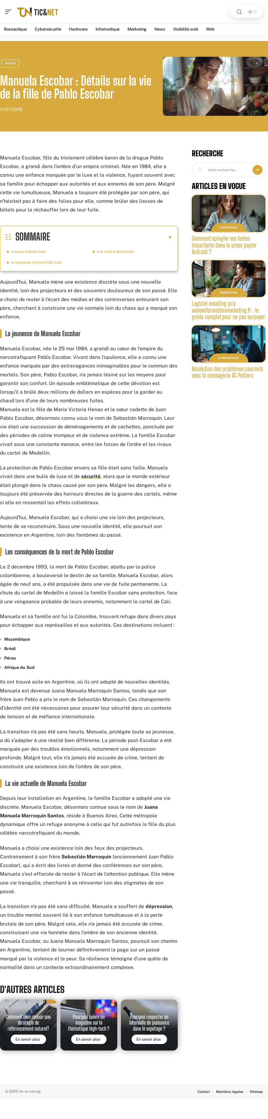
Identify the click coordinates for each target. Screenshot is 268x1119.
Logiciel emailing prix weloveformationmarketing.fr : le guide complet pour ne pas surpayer (228, 310)
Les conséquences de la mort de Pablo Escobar (36, 262)
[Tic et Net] (37, 12)
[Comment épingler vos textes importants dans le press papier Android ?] (228, 213)
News (10, 63)
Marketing (228, 292)
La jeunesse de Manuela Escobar (28, 251)
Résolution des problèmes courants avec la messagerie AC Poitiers (227, 372)
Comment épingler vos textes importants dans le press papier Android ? (224, 244)
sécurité (90, 476)
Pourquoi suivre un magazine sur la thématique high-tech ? (88, 1023)
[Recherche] (239, 12)
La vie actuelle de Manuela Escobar (115, 251)
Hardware (228, 227)
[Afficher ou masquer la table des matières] (111, 237)
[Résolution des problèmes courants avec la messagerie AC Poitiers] (228, 343)
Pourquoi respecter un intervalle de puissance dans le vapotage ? (149, 1023)
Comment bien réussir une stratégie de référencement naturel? (28, 1023)
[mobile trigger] (9, 12)
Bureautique (228, 357)
